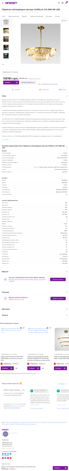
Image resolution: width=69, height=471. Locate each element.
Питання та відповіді (36, 16)
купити (6, 424)
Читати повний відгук (36, 408)
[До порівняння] (21, 328)
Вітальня (36, 167)
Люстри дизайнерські (55, 422)
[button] (3, 64)
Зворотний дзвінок (7, 446)
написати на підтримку (18, 406)
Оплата (57, 16)
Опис (3, 16)
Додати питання (58, 298)
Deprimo (44, 422)
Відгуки (24, 16)
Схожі (65, 20)
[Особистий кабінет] (63, 3)
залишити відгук (15, 404)
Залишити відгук (58, 279)
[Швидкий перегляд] (16, 368)
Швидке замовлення (28, 82)
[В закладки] (24, 328)
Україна (11, 424)
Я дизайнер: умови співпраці (49, 84)
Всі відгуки (61, 383)
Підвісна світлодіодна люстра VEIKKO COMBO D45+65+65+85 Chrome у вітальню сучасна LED (38, 358)
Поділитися (63, 89)
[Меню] (3, 3)
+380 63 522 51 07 (7, 444)
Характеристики (13, 16)
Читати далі (5, 139)
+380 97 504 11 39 (7, 442)
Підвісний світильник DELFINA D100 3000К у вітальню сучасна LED (12, 358)
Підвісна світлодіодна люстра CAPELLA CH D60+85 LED (23, 422)
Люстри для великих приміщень (25, 424)
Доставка (49, 16)
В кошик (5, 368)
